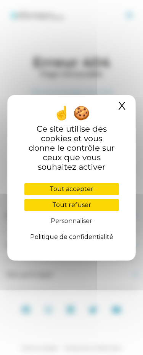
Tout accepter (71, 189)
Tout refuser (71, 205)
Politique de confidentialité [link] (71, 236)
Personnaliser (71, 220)
